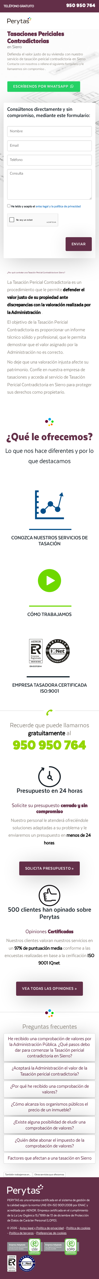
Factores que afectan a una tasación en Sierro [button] (50, 1158)
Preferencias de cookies (51, 1233)
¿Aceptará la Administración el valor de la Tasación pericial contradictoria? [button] (49, 1070)
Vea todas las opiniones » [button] (49, 988)
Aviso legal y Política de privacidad (42, 1228)
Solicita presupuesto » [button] (49, 868)
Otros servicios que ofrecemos (49, 1174)
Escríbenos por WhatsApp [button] (41, 86)
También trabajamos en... (18, 1174)
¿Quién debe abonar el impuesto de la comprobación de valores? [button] (49, 1143)
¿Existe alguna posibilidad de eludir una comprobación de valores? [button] (49, 1124)
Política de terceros (21, 1233)
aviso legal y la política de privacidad (58, 206)
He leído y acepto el (45, 206)
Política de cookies (78, 1228)
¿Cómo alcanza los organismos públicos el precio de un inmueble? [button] (49, 1107)
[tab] (49, 1047)
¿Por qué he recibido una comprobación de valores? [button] (49, 1089)
